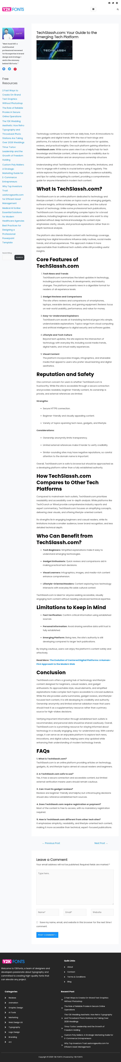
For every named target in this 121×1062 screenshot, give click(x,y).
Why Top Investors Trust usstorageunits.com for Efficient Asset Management (13, 195)
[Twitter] (9, 68)
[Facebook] (3, 68)
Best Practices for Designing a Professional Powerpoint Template (11, 234)
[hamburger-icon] (93, 9)
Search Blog (7, 253)
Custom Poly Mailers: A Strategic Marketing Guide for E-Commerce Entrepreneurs (13, 173)
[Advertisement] (75, 80)
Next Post (101, 843)
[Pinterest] (15, 69)
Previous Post (51, 843)
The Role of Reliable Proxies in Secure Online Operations (12, 112)
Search (19, 257)
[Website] (102, 912)
